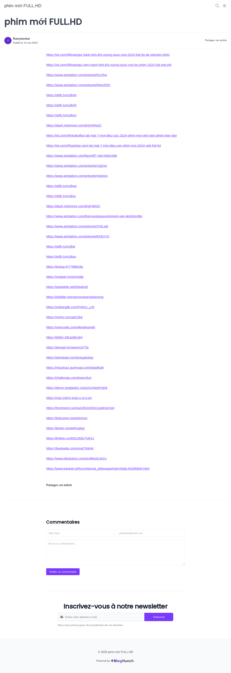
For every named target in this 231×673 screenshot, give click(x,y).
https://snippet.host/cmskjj (64, 277)
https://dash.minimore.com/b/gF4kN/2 (73, 206)
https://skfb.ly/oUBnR (61, 105)
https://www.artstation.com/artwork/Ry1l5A (76, 75)
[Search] (217, 6)
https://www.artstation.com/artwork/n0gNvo (77, 176)
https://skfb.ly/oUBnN (61, 95)
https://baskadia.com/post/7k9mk (69, 448)
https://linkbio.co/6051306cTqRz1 (70, 438)
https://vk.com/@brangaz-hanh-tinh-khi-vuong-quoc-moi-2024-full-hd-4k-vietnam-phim (108, 55)
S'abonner (159, 617)
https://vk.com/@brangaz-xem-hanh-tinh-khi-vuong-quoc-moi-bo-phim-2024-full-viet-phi (108, 65)
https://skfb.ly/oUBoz (61, 196)
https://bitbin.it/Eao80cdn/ (64, 337)
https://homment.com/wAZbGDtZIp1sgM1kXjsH (80, 408)
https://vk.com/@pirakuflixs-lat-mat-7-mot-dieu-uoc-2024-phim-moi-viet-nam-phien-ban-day (111, 135)
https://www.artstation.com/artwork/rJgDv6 (76, 166)
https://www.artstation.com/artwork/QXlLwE (77, 226)
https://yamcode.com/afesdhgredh (70, 327)
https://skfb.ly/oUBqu (61, 256)
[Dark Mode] (224, 6)
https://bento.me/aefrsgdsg (65, 428)
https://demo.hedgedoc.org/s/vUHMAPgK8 (76, 388)
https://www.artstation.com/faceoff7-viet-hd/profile (81, 156)
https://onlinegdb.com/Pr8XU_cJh (70, 307)
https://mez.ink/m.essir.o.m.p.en (69, 398)
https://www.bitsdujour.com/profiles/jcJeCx (76, 458)
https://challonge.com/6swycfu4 (68, 378)
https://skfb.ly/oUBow (61, 186)
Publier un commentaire (63, 571)
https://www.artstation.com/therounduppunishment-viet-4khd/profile (94, 216)
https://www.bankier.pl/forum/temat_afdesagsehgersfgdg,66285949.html (97, 468)
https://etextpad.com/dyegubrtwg (69, 357)
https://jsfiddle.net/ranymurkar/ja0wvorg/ (75, 297)
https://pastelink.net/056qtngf (67, 287)
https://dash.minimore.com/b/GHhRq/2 (73, 125)
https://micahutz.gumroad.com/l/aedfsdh (75, 367)
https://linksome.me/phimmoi (66, 418)
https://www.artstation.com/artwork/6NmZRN (78, 85)
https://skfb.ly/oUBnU (61, 115)
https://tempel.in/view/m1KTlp (67, 347)
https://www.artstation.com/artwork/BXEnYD (77, 236)
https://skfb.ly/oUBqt (60, 246)
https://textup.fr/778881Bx (64, 267)
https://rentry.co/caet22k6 (64, 317)
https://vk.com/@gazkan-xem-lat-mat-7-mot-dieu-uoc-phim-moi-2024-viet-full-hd (103, 145)
